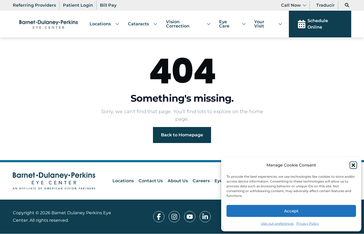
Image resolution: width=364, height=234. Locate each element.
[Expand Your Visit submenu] (278, 24)
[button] (353, 165)
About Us (178, 180)
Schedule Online (318, 24)
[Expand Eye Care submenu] (241, 24)
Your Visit (259, 24)
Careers (201, 180)
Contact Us (151, 180)
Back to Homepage (182, 134)
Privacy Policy (307, 223)
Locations (100, 23)
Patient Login (78, 5)
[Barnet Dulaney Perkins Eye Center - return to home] (54, 180)
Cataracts (138, 23)
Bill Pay (108, 5)
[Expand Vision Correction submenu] (206, 24)
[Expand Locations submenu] (115, 24)
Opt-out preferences (277, 223)
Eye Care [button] (224, 24)
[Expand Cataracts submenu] (153, 24)
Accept (291, 210)
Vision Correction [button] (177, 24)
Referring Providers (34, 5)
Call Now (291, 5)
